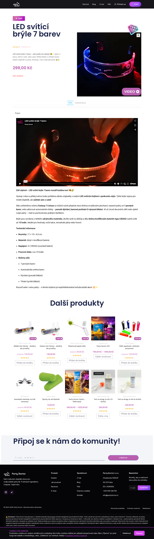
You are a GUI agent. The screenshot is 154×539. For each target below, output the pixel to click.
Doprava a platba (83, 491)
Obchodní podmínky (117, 508)
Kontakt (80, 495)
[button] (138, 35)
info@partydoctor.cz (110, 495)
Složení (54, 478)
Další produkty (23, 343)
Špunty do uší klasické (51, 399)
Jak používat (56, 482)
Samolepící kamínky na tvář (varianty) (24, 400)
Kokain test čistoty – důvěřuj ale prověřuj (51, 347)
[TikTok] (12, 492)
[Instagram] (6, 492)
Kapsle (82, 343)
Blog (94, 4)
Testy (29, 343)
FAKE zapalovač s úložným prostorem (129, 347)
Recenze (54, 487)
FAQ (109, 4)
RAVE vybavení (25, 396)
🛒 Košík (135, 4)
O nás (101, 4)
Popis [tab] (70, 103)
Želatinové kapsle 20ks (77, 346)
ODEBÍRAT (144, 488)
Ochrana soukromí (133, 508)
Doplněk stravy (103, 343)
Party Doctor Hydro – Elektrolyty (77, 400)
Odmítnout (127, 533)
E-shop (53, 491)
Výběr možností (103, 356)
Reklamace (146, 508)
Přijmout (139, 533)
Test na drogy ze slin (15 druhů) (103, 400)
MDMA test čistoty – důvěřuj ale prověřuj (25, 347)
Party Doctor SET (103, 346)
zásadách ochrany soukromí (76, 536)
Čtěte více (103, 416)
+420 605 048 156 (110, 491)
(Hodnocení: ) (25, 47)
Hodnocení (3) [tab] (80, 103)
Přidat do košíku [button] (25, 363)
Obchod (85, 4)
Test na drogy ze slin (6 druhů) (129, 399)
